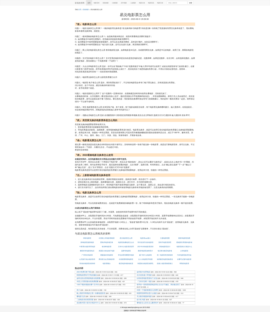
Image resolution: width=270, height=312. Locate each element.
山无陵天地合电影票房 (87, 259)
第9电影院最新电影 (87, 242)
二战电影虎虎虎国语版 (85, 299)
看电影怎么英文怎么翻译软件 (148, 302)
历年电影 (124, 3)
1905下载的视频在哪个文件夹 (88, 284)
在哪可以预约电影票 (184, 259)
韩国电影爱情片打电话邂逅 (87, 275)
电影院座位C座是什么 (184, 246)
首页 (89, 3)
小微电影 (115, 3)
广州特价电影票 (87, 255)
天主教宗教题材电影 (144, 296)
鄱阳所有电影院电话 (87, 251)
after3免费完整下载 (84, 272)
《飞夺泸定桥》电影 (144, 281)
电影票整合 (107, 263)
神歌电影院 (87, 238)
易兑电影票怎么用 (126, 238)
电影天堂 (160, 3)
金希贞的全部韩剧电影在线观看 (88, 278)
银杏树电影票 (106, 246)
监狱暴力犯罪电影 (143, 272)
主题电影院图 (165, 238)
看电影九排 (81, 296)
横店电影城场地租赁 (126, 263)
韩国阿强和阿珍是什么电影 (147, 293)
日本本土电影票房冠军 (126, 246)
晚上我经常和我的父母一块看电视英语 (91, 293)
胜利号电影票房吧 (165, 242)
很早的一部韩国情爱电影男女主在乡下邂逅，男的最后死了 (159, 284)
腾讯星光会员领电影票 (107, 259)
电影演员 (151, 3)
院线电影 (106, 3)
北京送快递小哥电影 (144, 275)
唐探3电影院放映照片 (145, 251)
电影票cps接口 (145, 238)
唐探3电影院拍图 (184, 238)
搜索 (190, 3)
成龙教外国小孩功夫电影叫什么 (88, 302)
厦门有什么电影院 (145, 255)
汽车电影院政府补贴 (184, 255)
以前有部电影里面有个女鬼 (147, 278)
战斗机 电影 (141, 299)
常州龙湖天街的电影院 (145, 242)
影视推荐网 (79, 2)
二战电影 (133, 3)
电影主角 (142, 3)
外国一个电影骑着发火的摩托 (148, 290)
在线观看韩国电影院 (126, 259)
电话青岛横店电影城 (165, 251)
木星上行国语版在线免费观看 (88, 281)
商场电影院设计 (164, 246)
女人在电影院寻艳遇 (145, 259)
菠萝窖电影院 (126, 251)
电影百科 (97, 3)
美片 (78, 290)
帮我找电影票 (184, 263)
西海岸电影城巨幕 (106, 242)
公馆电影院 (184, 251)
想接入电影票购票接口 (165, 263)
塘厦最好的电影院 (106, 255)
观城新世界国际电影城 (184, 242)
